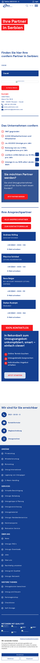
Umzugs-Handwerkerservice (16, 518)
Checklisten (10, 603)
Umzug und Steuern (13, 592)
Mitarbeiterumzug (12, 459)
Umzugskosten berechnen (15, 586)
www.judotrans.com (11, 107)
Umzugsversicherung (13, 507)
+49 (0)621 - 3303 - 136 (16, 245)
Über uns (8, 560)
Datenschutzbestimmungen (29, 639)
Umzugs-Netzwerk (12, 576)
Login (36, 1)
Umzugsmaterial (11, 512)
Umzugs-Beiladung (12, 496)
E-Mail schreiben (14, 249)
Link (37, 154)
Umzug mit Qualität (12, 571)
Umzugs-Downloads (13, 549)
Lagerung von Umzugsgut (15, 475)
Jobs (7, 555)
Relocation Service (12, 528)
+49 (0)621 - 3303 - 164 (16, 313)
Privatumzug (10, 453)
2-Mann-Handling (12, 480)
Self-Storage (10, 608)
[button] (36, 6)
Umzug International (13, 470)
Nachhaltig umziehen (13, 566)
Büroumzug (9, 464)
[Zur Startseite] (7, 5)
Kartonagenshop (11, 597)
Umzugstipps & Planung (14, 501)
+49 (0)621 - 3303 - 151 (16, 291)
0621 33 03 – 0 (14, 1)
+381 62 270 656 (10, 104)
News (7, 538)
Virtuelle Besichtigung (14, 491)
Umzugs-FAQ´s (11, 544)
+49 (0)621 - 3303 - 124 (16, 267)
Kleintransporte (11, 523)
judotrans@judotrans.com (13, 109)
